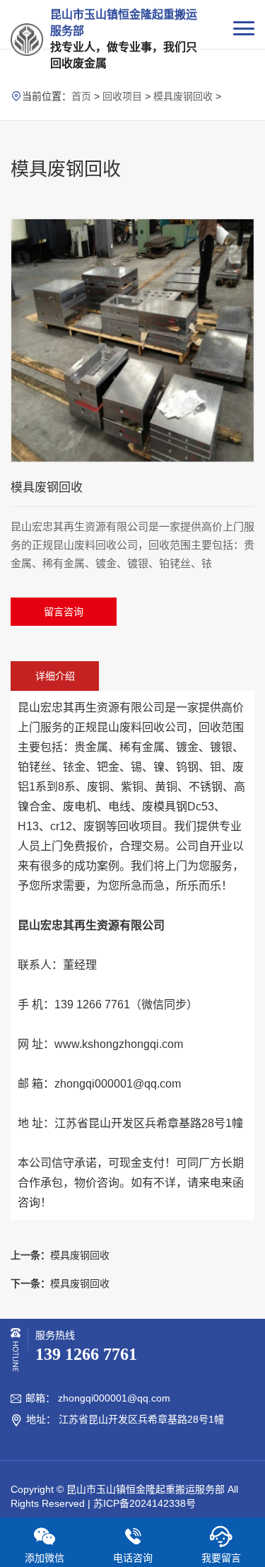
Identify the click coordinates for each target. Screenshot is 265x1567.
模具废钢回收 (183, 96)
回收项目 (122, 96)
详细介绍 (55, 676)
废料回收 (142, 727)
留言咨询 (63, 611)
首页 (81, 96)
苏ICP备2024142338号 (144, 1503)
